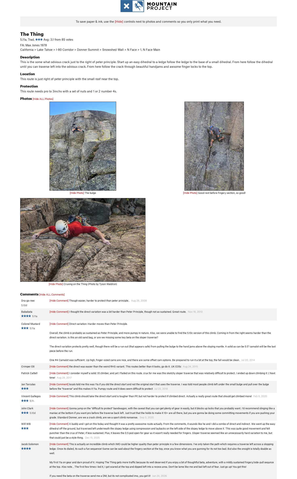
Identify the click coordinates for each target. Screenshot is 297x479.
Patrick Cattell (29, 373)
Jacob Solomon (30, 444)
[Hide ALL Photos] (43, 98)
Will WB (26, 423)
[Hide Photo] (77, 192)
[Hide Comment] (59, 300)
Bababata (26, 311)
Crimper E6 (28, 366)
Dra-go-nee (28, 300)
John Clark (27, 408)
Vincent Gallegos (31, 396)
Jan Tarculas (28, 384)
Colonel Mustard (30, 323)
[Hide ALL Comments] (52, 294)
